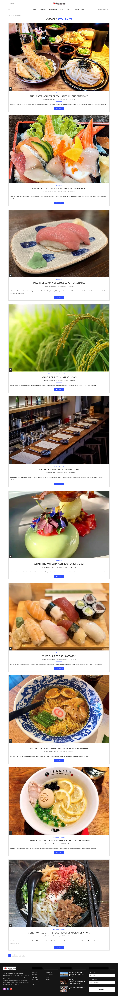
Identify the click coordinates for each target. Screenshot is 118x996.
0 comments (71, 191)
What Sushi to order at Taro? (59, 656)
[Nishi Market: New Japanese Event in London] (64, 989)
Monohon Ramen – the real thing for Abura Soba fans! (59, 932)
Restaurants (35, 979)
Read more (58, 108)
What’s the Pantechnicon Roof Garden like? (59, 563)
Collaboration (49, 974)
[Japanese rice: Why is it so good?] (59, 338)
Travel (61, 9)
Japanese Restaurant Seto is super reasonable (59, 282)
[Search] (109, 3)
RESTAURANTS (42, 9)
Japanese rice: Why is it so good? (59, 377)
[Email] (13, 3)
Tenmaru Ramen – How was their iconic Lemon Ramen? (59, 840)
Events (33, 984)
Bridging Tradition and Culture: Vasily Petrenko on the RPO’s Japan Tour (77, 981)
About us (34, 972)
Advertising (49, 972)
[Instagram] (11, 3)
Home (34, 9)
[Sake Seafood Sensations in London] (59, 430)
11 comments (71, 99)
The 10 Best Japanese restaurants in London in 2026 (59, 96)
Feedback (34, 977)
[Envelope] (11, 989)
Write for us (35, 974)
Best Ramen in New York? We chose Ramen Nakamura (59, 748)
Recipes (48, 979)
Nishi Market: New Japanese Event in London (77, 988)
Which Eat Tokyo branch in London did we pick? (59, 188)
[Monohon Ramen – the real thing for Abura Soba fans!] (59, 893)
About (83, 9)
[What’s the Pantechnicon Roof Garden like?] (59, 524)
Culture (48, 982)
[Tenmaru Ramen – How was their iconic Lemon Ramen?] (59, 801)
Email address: (93, 979)
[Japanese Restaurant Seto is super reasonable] (59, 243)
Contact (76, 9)
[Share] (10, 89)
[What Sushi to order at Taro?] (59, 616)
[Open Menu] (9, 9)
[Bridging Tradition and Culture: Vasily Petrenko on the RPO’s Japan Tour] (64, 981)
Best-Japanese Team (50, 99)
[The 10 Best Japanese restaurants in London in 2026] (59, 57)
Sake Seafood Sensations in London (59, 469)
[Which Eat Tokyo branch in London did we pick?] (59, 149)
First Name (92, 972)
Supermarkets (53, 9)
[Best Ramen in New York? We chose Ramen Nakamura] (59, 709)
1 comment (71, 843)
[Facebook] (8, 3)
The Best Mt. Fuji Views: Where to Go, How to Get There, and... (76, 974)
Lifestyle (68, 9)
